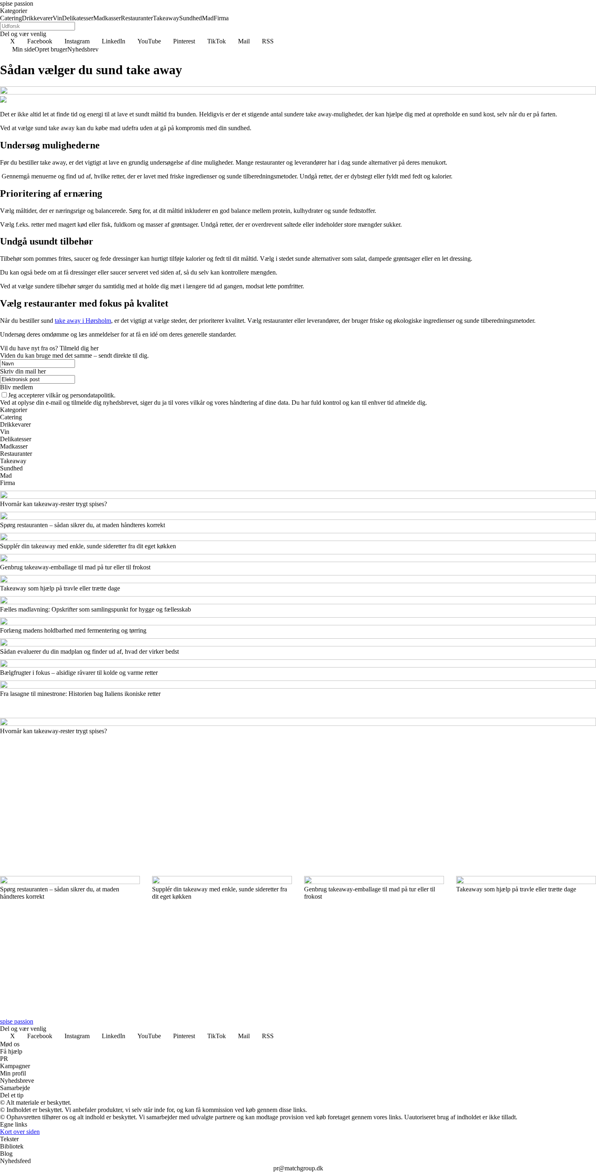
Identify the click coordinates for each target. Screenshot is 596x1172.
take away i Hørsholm (83, 320)
